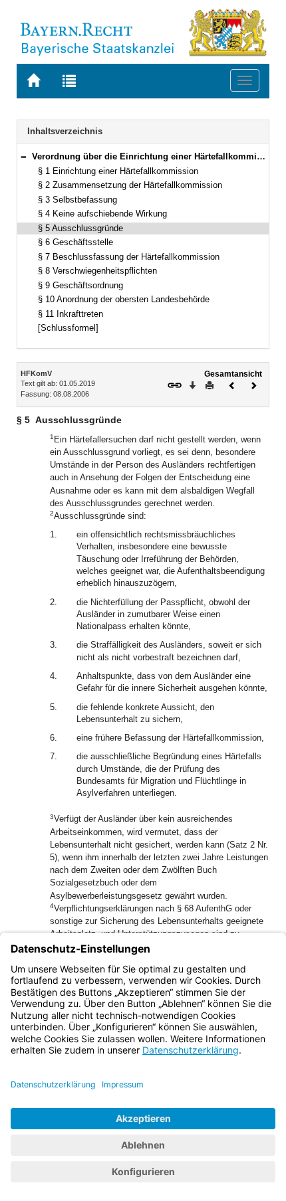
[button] (23, 156)
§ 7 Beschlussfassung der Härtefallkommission (128, 257)
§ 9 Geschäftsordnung (80, 285)
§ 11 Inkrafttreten (70, 314)
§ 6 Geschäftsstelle (75, 242)
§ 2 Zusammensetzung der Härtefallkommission (130, 185)
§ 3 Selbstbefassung (77, 200)
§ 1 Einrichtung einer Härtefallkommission (118, 171)
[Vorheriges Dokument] (232, 384)
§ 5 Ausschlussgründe (80, 228)
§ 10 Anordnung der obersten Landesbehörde (124, 299)
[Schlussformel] (68, 328)
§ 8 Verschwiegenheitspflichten (97, 271)
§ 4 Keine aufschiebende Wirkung (102, 214)
